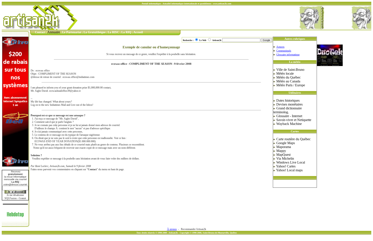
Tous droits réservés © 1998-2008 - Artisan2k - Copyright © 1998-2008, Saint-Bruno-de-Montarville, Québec (186, 233)
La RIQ (126, 32)
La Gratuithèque (95, 32)
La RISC (113, 32)
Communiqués (283, 50)
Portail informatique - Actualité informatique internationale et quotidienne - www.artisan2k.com (186, 3)
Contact (40, 32)
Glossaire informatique (288, 54)
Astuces (280, 46)
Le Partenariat (71, 32)
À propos (172, 229)
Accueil (138, 32)
